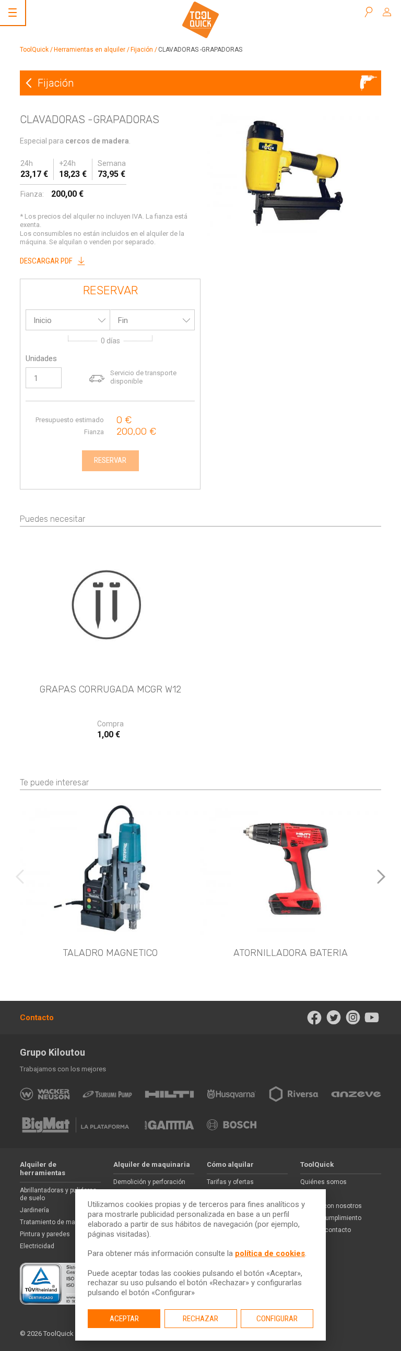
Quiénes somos (323, 1182)
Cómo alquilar (230, 1164)
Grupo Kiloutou (52, 1052)
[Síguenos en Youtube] (372, 1017)
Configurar (277, 1318)
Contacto (37, 1017)
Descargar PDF (46, 261)
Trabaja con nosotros (331, 1206)
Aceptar (124, 1318)
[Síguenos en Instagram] (352, 1017)
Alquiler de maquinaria (151, 1164)
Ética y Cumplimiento (330, 1218)
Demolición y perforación (149, 1182)
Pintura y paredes (45, 1234)
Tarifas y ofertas (230, 1182)
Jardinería (34, 1210)
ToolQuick (34, 49)
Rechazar (200, 1318)
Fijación (142, 49)
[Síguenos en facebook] (314, 1017)
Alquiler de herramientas (42, 1169)
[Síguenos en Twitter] (334, 1017)
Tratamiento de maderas (56, 1222)
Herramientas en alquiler (89, 49)
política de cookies (270, 1253)
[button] (381, 876)
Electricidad (37, 1246)
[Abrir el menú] (12, 12)
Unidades (41, 358)
